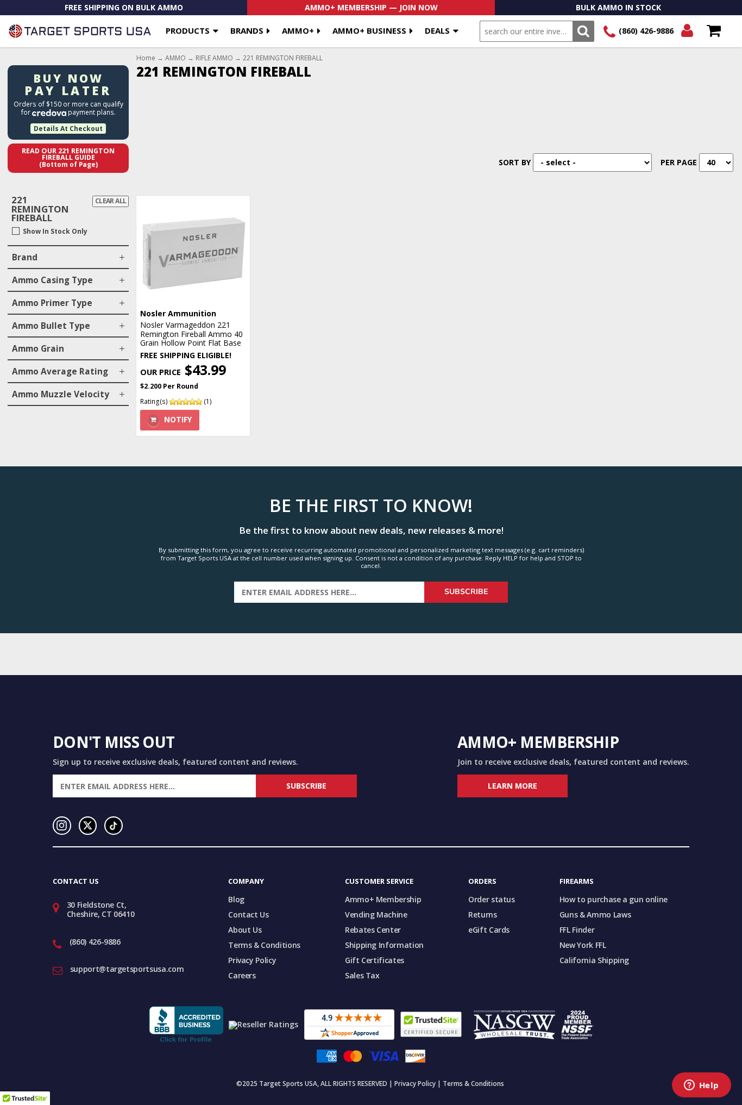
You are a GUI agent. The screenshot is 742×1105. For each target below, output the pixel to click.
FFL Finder (577, 930)
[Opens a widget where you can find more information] (701, 1086)
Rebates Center (373, 930)
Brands (246, 30)
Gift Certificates (374, 960)
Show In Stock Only (55, 231)
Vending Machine (376, 914)
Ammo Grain (38, 348)
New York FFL (582, 945)
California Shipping (594, 960)
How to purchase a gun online (613, 899)
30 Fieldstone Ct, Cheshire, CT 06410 (101, 909)
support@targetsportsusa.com (127, 969)
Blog (236, 899)
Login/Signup (687, 31)
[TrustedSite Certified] (431, 1024)
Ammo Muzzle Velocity (60, 394)
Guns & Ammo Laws (595, 914)
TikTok (113, 825)
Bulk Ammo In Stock (618, 7)
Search (583, 31)
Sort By (515, 162)
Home (145, 58)
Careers (242, 975)
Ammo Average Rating (60, 371)
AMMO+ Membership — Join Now (371, 7)
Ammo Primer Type (52, 303)
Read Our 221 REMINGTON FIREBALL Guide (68, 157)
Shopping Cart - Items (713, 31)
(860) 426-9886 (646, 31)
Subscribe (466, 591)
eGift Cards (489, 930)
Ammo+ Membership (383, 899)
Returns (482, 914)
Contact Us (248, 914)
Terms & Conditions (264, 945)
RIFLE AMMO (214, 58)
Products (188, 30)
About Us (244, 930)
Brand (24, 257)
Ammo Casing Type (52, 280)
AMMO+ (298, 30)
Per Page (679, 162)
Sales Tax (362, 975)
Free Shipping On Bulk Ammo (124, 7)
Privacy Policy (252, 960)
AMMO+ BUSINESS (369, 30)
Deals (437, 30)
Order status (491, 899)
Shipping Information (384, 945)
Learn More (512, 786)
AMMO (175, 58)
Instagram (62, 825)
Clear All (111, 200)
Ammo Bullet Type (51, 326)
